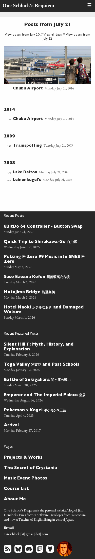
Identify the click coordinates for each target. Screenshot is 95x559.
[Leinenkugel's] (44, 180)
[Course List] (45, 488)
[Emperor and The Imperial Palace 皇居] (45, 397)
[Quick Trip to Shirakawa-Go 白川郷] (45, 243)
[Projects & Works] (45, 457)
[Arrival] (45, 427)
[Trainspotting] (44, 146)
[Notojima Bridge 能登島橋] (45, 294)
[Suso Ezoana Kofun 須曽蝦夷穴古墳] (45, 278)
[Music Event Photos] (45, 478)
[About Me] (45, 499)
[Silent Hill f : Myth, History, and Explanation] (45, 349)
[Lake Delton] (44, 172)
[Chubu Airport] (47, 69)
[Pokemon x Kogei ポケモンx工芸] (45, 412)
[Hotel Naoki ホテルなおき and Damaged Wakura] (45, 312)
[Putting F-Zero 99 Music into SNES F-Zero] (45, 261)
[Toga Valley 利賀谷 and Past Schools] (45, 366)
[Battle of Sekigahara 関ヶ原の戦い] (45, 381)
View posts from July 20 (22, 35)
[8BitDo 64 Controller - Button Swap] (45, 228)
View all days (53, 35)
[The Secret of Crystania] (45, 467)
